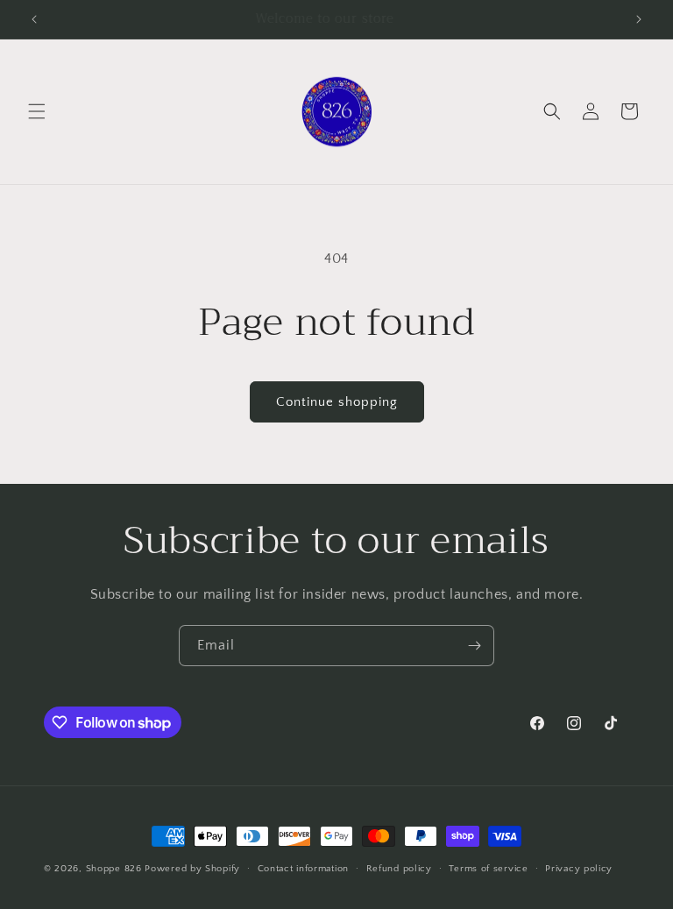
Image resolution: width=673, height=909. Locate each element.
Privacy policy (579, 868)
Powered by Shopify (192, 868)
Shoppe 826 (114, 868)
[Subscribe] (474, 645)
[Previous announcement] (34, 19)
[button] (37, 111)
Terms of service (488, 868)
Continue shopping (337, 401)
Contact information (303, 868)
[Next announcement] (639, 19)
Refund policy (399, 868)
